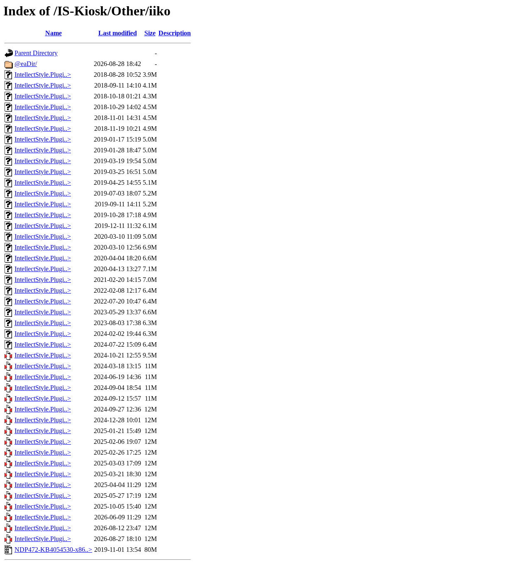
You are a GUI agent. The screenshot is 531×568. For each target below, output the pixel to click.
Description (174, 33)
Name (53, 33)
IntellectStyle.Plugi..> (43, 74)
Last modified (117, 33)
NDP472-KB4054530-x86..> (53, 549)
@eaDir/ (26, 63)
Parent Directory (36, 52)
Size (150, 33)
